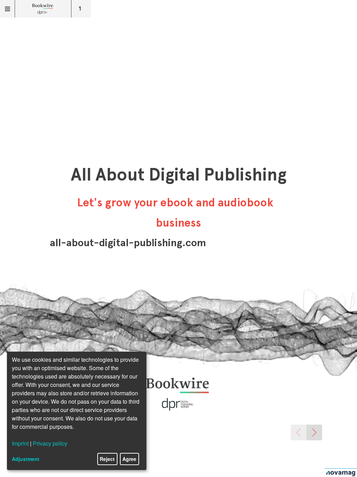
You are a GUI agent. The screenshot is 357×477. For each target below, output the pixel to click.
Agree (129, 458)
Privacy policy (50, 443)
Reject (107, 458)
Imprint (20, 443)
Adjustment (25, 458)
